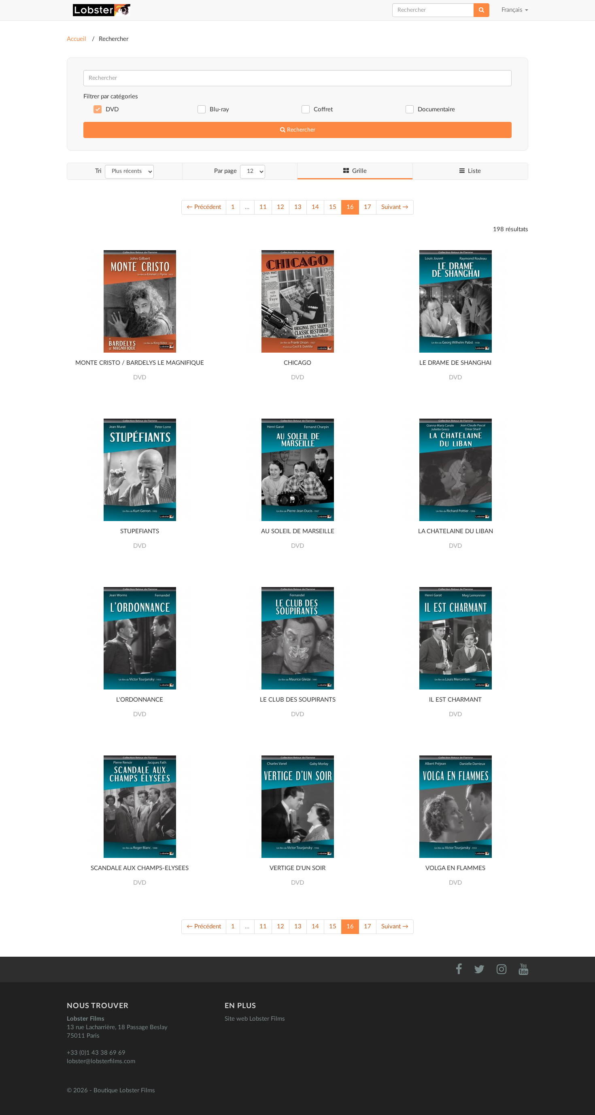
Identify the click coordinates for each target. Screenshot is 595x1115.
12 (280, 207)
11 (263, 207)
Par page (225, 171)
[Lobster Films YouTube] (518, 971)
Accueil (76, 39)
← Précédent (204, 207)
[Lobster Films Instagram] (497, 971)
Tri (98, 171)
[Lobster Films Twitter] (474, 971)
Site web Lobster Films (255, 1019)
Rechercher (300, 130)
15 (332, 207)
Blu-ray (219, 109)
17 (367, 207)
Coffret (323, 109)
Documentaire (436, 109)
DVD (112, 109)
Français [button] (518, 13)
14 (315, 207)
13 (298, 207)
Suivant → (394, 207)
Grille (358, 171)
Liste (473, 171)
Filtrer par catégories (110, 97)
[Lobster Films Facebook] (454, 971)
